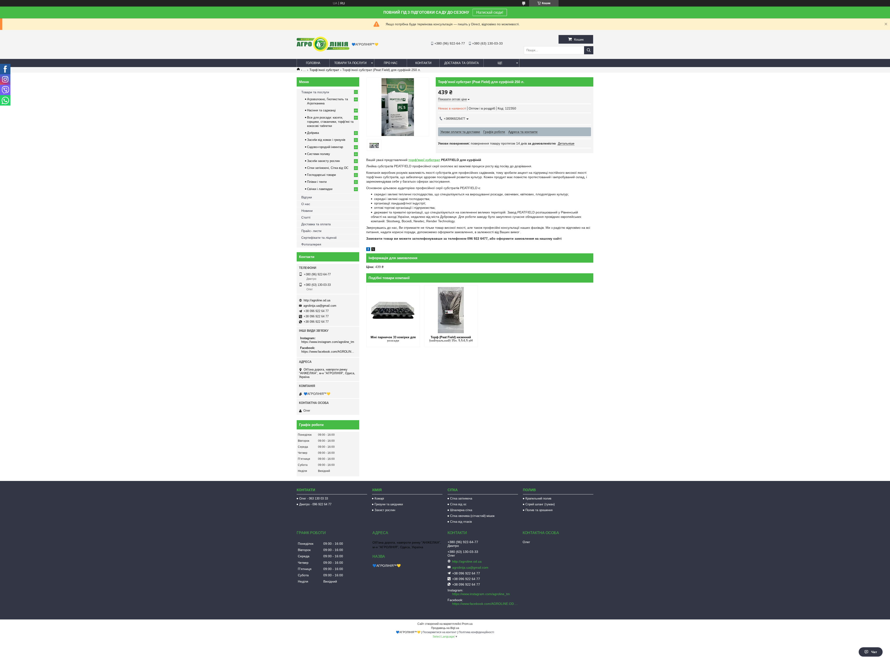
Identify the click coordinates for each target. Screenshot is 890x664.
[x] (373, 250)
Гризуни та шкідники (389, 504)
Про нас (390, 63)
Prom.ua (467, 623)
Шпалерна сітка (461, 510)
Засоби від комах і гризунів (326, 140)
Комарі (379, 498)
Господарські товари (321, 175)
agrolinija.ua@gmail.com (319, 305)
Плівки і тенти (317, 182)
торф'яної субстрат (424, 160)
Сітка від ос (458, 504)
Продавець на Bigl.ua (445, 628)
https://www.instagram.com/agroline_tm (327, 342)
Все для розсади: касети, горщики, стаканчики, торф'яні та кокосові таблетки (330, 122)
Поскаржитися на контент (440, 632)
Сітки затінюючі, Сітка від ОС (327, 168)
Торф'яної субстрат (324, 70)
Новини (307, 211)
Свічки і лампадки (319, 189)
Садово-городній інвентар (325, 147)
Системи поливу (318, 154)
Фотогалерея (311, 244)
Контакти (423, 63)
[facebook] (368, 250)
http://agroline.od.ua (317, 300)
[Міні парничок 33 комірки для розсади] (393, 310)
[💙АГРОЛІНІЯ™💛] (323, 50)
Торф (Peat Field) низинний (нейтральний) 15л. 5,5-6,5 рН (451, 338)
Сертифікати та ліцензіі (319, 237)
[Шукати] (588, 50)
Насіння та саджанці (321, 110)
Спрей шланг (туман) (540, 504)
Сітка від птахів (461, 521)
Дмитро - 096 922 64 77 (315, 504)
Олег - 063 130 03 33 (313, 498)
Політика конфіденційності (476, 632)
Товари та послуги (350, 63)
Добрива (313, 133)
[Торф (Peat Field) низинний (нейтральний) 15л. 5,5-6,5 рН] (451, 310)
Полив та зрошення (539, 510)
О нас (305, 204)
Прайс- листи (311, 231)
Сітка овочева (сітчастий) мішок (472, 516)
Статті (305, 217)
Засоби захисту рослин (323, 161)
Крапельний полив (538, 498)
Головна (313, 63)
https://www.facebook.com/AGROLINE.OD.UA (328, 351)
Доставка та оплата (461, 63)
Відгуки (306, 197)
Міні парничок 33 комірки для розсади (393, 338)
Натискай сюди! (489, 12)
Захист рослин (385, 510)
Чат (874, 652)
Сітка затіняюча (461, 498)
